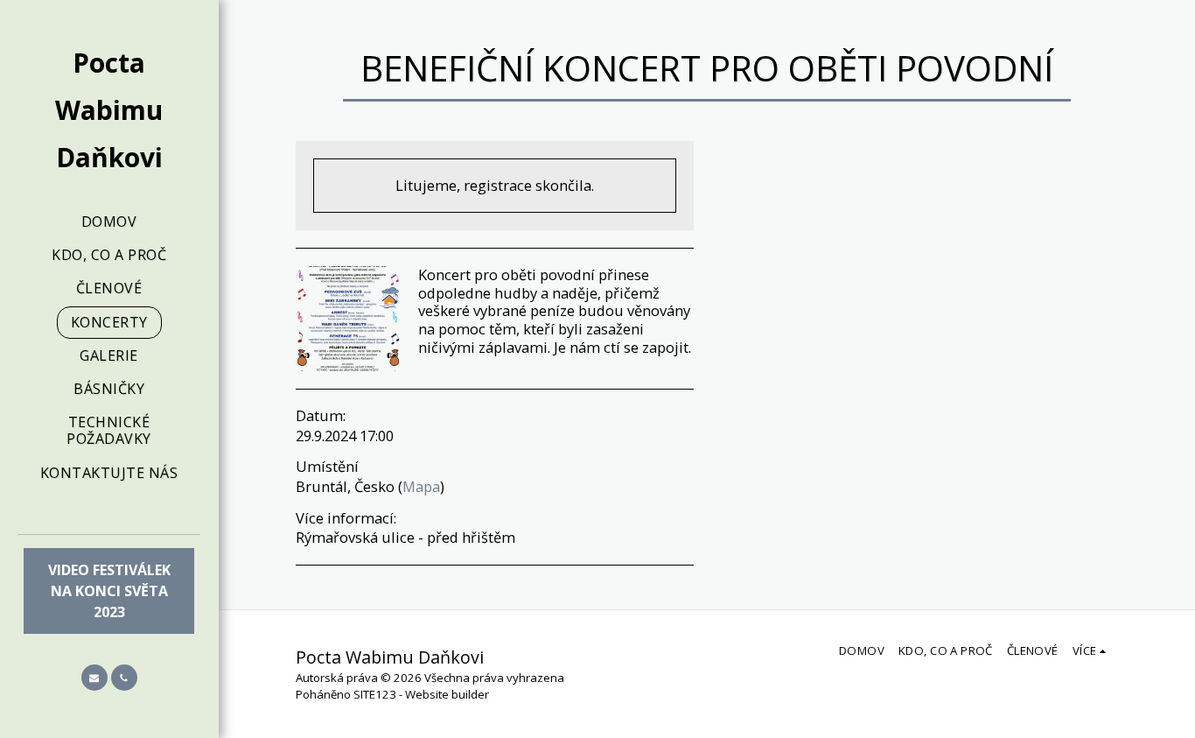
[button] (94, 677)
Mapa (421, 486)
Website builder (447, 694)
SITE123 (374, 694)
